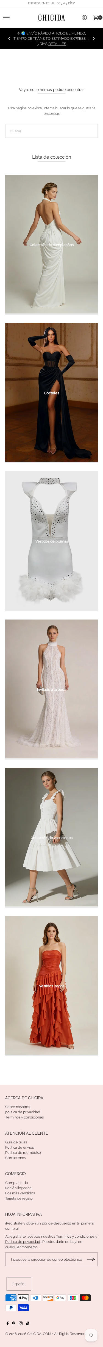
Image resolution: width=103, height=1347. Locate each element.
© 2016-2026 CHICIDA (23, 1334)
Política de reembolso (23, 1153)
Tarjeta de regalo (19, 1198)
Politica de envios (19, 1147)
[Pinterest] (13, 1324)
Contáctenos (15, 1158)
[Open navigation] (6, 17)
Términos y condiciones (24, 1117)
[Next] (93, 38)
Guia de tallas (16, 1142)
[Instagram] (21, 1324)
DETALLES (57, 44)
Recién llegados (18, 1188)
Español (18, 1284)
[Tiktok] (27, 1324)
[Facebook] (8, 1324)
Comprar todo (16, 1183)
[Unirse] (91, 1259)
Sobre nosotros (17, 1107)
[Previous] (9, 38)
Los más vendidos (20, 1193)
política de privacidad (22, 1112)
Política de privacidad (22, 1242)
